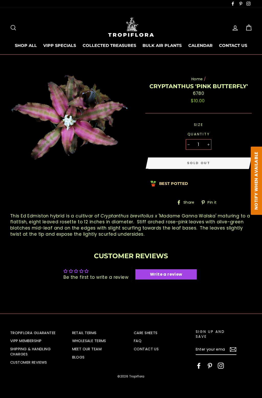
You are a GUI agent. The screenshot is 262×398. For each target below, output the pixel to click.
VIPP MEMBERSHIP (25, 340)
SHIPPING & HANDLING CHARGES (30, 351)
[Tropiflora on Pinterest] (210, 366)
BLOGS (78, 357)
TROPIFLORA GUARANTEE (33, 332)
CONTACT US (233, 45)
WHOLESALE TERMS (89, 340)
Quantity (199, 134)
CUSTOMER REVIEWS (28, 362)
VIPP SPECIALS (59, 45)
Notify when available (256, 181)
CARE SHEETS (146, 332)
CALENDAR (200, 45)
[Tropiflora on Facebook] (199, 366)
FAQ (137, 340)
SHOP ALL (26, 45)
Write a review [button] (166, 274)
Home (197, 79)
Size (198, 124)
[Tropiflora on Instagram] (221, 366)
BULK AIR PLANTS (162, 45)
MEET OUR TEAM (87, 349)
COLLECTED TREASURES (109, 45)
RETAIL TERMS (84, 332)
